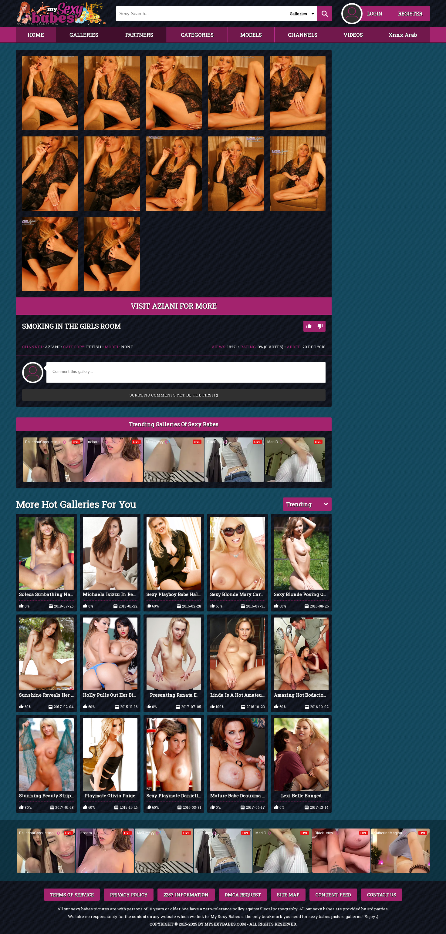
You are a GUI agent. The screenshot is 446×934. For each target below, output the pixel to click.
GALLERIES (83, 34)
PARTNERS (139, 34)
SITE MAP (288, 895)
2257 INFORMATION (186, 895)
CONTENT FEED (333, 895)
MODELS (251, 34)
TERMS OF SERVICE (72, 895)
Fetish (93, 347)
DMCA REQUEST (243, 895)
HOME (36, 34)
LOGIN (374, 13)
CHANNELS (302, 34)
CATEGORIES (197, 34)
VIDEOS (353, 34)
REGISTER (410, 13)
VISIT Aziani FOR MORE (174, 306)
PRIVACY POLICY (128, 895)
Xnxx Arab (403, 34)
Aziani (52, 347)
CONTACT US (381, 895)
